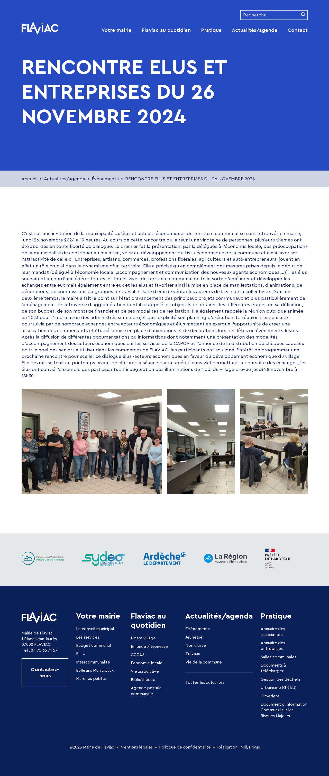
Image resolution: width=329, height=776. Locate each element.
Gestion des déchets (280, 679)
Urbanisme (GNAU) (278, 688)
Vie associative (145, 671)
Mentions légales (137, 747)
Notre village (143, 638)
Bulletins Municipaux (95, 670)
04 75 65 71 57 (44, 650)
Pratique (211, 30)
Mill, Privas (250, 747)
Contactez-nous (45, 672)
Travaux (192, 654)
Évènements (197, 629)
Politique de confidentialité (185, 747)
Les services (87, 637)
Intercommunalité (93, 662)
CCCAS (137, 655)
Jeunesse (194, 637)
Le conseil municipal (95, 629)
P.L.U (80, 654)
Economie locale (146, 663)
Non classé (195, 645)
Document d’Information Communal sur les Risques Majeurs (284, 710)
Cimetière (270, 696)
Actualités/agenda (254, 30)
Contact (298, 30)
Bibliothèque (143, 680)
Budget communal (93, 645)
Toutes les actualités (204, 682)
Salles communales (278, 657)
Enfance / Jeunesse (149, 646)
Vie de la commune (203, 662)
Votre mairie (116, 30)
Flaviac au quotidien (166, 30)
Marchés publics (91, 679)
